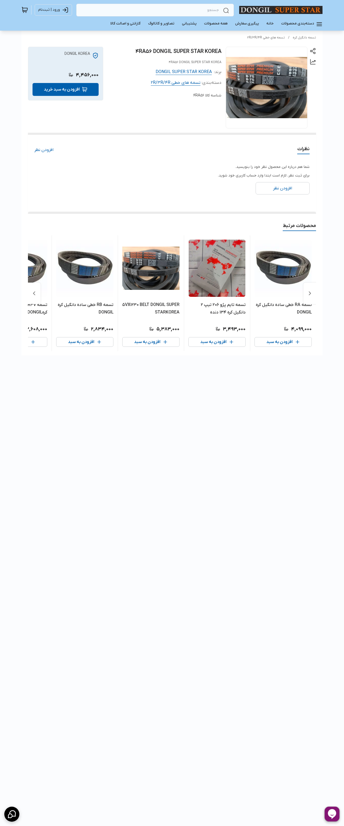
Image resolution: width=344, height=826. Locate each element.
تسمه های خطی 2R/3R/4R (266, 37)
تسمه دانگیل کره (304, 37)
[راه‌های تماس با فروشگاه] (11, 814)
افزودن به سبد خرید (62, 89)
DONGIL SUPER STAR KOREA (184, 72)
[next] (34, 293)
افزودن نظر (43, 150)
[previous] (309, 293)
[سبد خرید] (25, 10)
